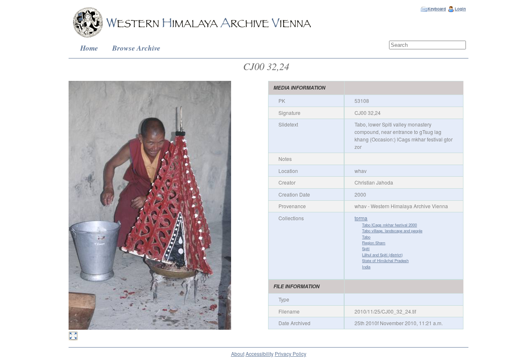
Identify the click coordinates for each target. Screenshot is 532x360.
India (366, 267)
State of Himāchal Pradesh (385, 260)
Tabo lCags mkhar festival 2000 (389, 225)
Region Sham (373, 243)
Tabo (366, 237)
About (237, 353)
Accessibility (259, 353)
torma (361, 217)
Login (460, 9)
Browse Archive (136, 48)
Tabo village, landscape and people (392, 231)
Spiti (365, 248)
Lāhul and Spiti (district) (382, 255)
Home (89, 48)
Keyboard (437, 9)
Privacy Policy (290, 353)
